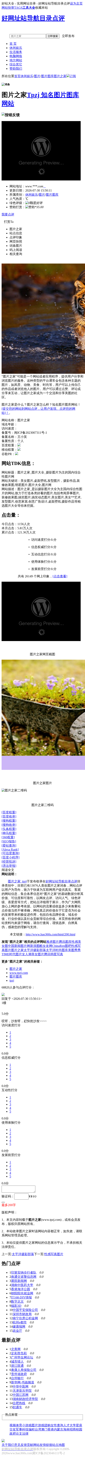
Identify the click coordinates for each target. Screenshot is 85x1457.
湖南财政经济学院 (25, 1399)
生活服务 (15, 52)
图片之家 (60, 76)
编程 (31, 1429)
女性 (54, 1425)
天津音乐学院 (22, 1390)
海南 (66, 1429)
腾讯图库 (65, 941)
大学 (73, 1425)
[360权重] (8, 837)
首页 (17, 76)
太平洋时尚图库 (57, 950)
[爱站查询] (9, 845)
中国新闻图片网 (19, 946)
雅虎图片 (52, 941)
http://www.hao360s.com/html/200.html (50, 934)
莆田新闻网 (19, 1280)
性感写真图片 (53, 1254)
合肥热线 (19, 1403)
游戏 (41, 1425)
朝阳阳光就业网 (22, 1293)
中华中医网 (20, 1386)
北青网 (16, 1349)
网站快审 (8, 7)
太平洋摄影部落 (35, 950)
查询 (60, 1425)
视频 (12, 1425)
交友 (12, 1429)
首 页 (13, 43)
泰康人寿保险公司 (23, 1370)
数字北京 (17, 1301)
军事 (19, 1429)
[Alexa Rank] (10, 849)
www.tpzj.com (18, 972)
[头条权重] (9, 829)
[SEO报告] (9, 841)
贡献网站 (33, 1445)
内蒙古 (58, 1429)
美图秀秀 (74, 950)
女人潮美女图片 (33, 954)
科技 (25, 1429)
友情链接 (46, 1445)
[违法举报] (9, 865)
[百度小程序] (10, 857)
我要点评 (8, 214)
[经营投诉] (9, 861)
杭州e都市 (20, 1322)
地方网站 (15, 60)
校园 (79, 1429)
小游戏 (27, 1425)
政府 (12, 1433)
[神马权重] (9, 833)
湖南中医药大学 (22, 1285)
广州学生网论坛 (22, 1357)
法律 (25, 1433)
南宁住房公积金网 (25, 1318)
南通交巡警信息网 (23, 1276)
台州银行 (17, 1378)
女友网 (47, 946)
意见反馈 (20, 1445)
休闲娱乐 (15, 47)
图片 (37, 76)
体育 (19, 1425)
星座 (79, 1425)
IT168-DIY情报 (21, 1297)
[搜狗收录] (9, 824)
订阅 (73, 76)
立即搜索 (53, 36)
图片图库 (47, 76)
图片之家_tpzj (17, 881)
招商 (73, 1429)
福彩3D (16, 1305)
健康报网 (19, 1326)
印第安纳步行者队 (23, 1272)
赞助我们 (15, 68)
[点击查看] (60, 576)
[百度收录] (9, 816)
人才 (66, 1425)
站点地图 (58, 1445)
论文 (19, 1433)
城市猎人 (17, 1361)
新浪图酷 (36, 946)
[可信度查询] (10, 853)
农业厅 (17, 1330)
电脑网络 (15, 56)
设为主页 (76, 3)
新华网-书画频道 (22, 1382)
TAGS (18, 7)
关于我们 (8, 1445)
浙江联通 (17, 1365)
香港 (50, 1429)
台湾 (38, 1429)
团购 (47, 1425)
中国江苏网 (20, 1394)
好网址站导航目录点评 (61, 881)
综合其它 (15, 64)
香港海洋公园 (20, 1289)
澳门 (44, 1429)
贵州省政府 (19, 1374)
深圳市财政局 (22, 1314)
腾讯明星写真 (53, 954)
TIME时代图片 (12, 954)
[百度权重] (9, 812)
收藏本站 (41, 7)
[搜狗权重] (9, 820)
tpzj (11, 980)
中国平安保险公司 (25, 1310)
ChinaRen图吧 (61, 946)
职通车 (17, 1407)
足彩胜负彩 (19, 1353)
